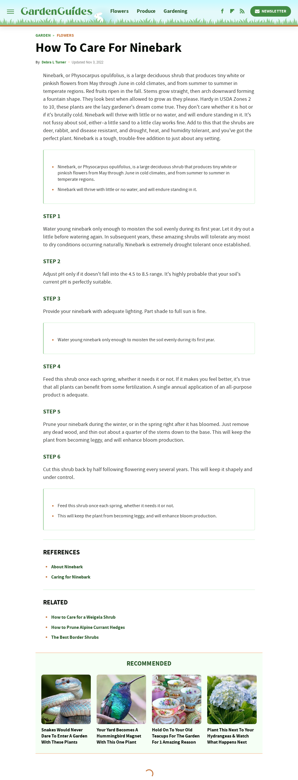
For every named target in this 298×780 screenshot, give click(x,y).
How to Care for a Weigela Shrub (83, 617)
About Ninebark (67, 567)
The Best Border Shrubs (75, 637)
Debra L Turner (54, 62)
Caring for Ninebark (71, 577)
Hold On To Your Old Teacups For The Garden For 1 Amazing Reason (176, 736)
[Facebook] (222, 11)
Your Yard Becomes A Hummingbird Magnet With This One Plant (119, 736)
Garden (43, 35)
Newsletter (274, 11)
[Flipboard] (232, 11)
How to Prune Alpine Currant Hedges (88, 627)
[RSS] (242, 11)
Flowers (119, 11)
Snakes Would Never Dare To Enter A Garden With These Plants (64, 736)
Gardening (175, 11)
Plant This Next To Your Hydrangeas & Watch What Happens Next (230, 736)
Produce (146, 11)
